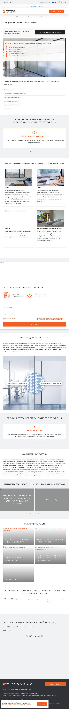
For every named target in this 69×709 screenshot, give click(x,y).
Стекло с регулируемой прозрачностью (15, 93)
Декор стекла (7, 109)
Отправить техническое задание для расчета (50, 32)
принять (42, 704)
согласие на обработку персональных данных (52, 318)
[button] (54, 2)
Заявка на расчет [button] (55, 684)
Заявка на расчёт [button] (56, 11)
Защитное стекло (9, 90)
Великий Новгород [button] (37, 6)
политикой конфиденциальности (48, 319)
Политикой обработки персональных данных (13, 704)
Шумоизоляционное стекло (11, 105)
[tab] (30, 151)
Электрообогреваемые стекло (12, 97)
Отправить (34, 324)
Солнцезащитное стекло (11, 101)
